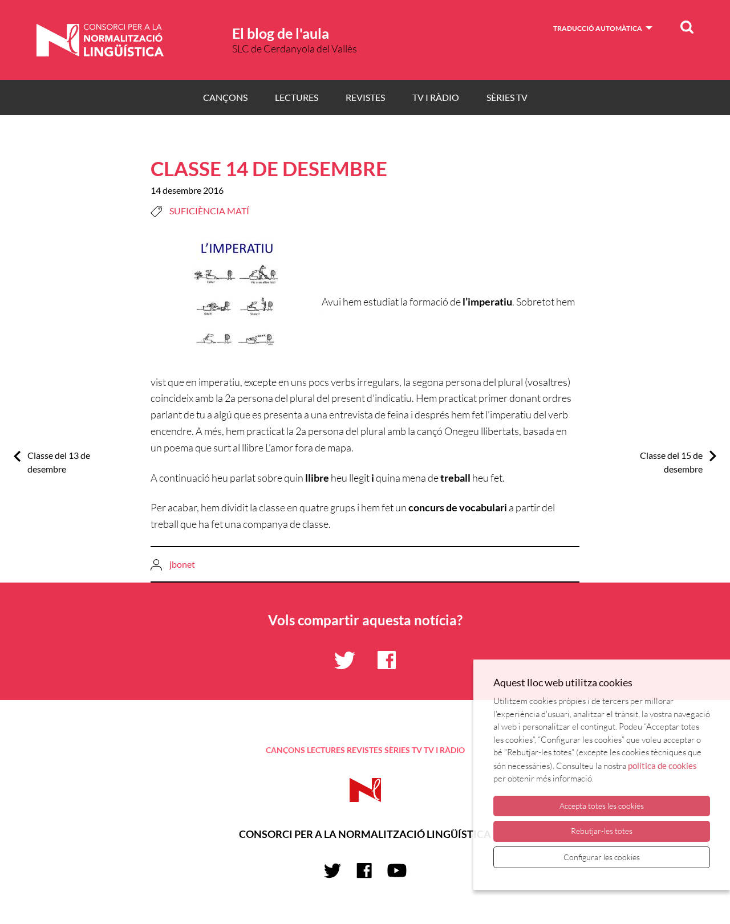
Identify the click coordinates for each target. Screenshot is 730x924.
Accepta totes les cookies (601, 806)
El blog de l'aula (280, 33)
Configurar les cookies (601, 857)
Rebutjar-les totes (601, 831)
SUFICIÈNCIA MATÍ (209, 210)
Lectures (296, 97)
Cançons (225, 97)
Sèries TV (507, 97)
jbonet (182, 564)
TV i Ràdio (435, 97)
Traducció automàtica (597, 28)
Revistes (365, 97)
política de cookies (662, 765)
